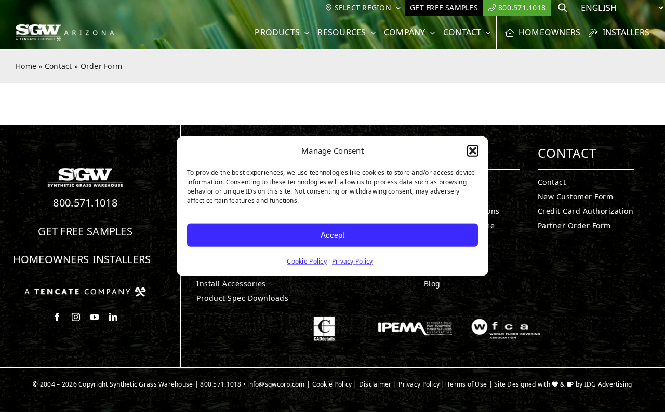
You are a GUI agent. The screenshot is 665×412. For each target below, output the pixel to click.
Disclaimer (375, 384)
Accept (332, 234)
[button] (473, 151)
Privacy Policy (352, 260)
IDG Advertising (608, 384)
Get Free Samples (85, 231)
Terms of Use (467, 384)
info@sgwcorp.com (275, 384)
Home (26, 66)
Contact (58, 66)
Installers (121, 259)
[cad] (324, 320)
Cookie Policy (307, 260)
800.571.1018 (85, 203)
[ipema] (415, 320)
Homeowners (51, 259)
